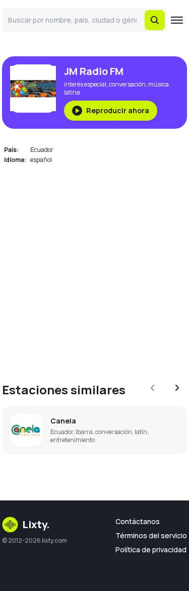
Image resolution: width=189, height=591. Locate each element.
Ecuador (41, 149)
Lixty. (36, 524)
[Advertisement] (94, 267)
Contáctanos (137, 521)
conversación (127, 84)
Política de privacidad (150, 549)
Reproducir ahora (117, 110)
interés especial (85, 84)
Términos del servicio (151, 535)
